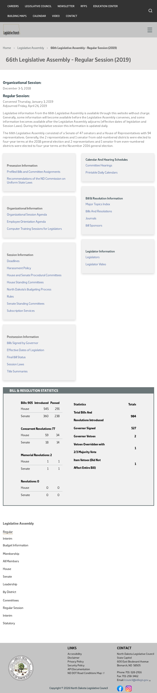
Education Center (105, 6)
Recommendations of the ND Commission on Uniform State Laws (36, 180)
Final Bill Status (16, 357)
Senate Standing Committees (25, 303)
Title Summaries (17, 371)
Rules (10, 296)
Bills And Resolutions (99, 211)
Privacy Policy (76, 661)
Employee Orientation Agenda (26, 221)
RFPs (84, 6)
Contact (71, 16)
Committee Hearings (99, 165)
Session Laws (15, 364)
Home (7, 48)
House (7, 569)
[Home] (12, 29)
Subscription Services (21, 311)
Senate (7, 576)
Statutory (9, 623)
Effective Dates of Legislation (25, 350)
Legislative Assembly (30, 48)
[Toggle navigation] (149, 29)
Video (56, 16)
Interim (7, 538)
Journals (91, 218)
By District (9, 592)
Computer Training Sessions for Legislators (34, 229)
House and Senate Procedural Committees (34, 275)
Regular (8, 532)
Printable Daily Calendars (102, 172)
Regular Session (13, 608)
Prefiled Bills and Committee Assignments (33, 172)
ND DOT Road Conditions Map (85, 673)
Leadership (10, 584)
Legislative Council (38, 6)
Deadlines (13, 261)
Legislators (93, 257)
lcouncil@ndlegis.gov (136, 680)
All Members (11, 561)
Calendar (39, 16)
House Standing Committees (25, 282)
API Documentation (79, 669)
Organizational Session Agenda (27, 214)
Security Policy (76, 665)
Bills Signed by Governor (22, 343)
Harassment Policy (19, 268)
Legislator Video (96, 264)
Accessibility (75, 654)
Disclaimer (73, 657)
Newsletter (66, 6)
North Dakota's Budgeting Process (29, 289)
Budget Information (15, 545)
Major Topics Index (98, 204)
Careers (13, 6)
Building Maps (17, 16)
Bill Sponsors (94, 225)
